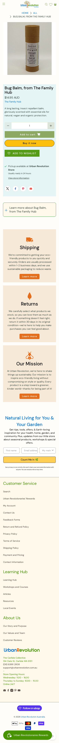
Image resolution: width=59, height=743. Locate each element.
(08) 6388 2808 (11, 664)
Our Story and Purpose (14, 626)
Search (6, 491)
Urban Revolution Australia (33, 717)
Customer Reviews (12, 640)
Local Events (9, 608)
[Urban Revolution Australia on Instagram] (11, 691)
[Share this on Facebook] (15, 189)
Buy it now (29, 143)
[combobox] (46, 450)
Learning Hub (10, 579)
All (35, 13)
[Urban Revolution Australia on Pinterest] (15, 691)
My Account (9, 505)
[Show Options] (52, 450)
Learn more (29, 276)
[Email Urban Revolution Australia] (4, 691)
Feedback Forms (11, 519)
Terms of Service (11, 540)
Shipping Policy (11, 548)
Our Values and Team (14, 633)
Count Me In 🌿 (29, 459)
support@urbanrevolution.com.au (20, 667)
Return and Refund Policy (16, 526)
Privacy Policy (10, 533)
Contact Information (13, 562)
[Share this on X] (8, 189)
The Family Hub (13, 101)
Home (25, 13)
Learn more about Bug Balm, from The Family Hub (27, 209)
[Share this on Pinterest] (23, 189)
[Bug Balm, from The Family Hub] (29, 48)
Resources (8, 601)
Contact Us (8, 512)
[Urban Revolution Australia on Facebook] (8, 691)
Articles (7, 594)
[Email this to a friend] (31, 189)
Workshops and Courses (15, 587)
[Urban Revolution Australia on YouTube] (19, 691)
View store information (18, 178)
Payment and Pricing (13, 555)
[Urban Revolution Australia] (29, 4)
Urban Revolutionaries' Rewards (19, 498)
